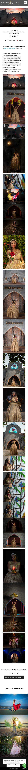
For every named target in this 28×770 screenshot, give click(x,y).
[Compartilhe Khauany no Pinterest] (17, 673)
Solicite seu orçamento (14, 677)
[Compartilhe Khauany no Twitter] (15, 673)
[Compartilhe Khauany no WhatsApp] (12, 673)
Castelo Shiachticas (9, 48)
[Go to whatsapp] (24, 765)
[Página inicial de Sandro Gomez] (10, 3)
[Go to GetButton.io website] (24, 768)
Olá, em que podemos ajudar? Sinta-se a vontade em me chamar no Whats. (13, 761)
